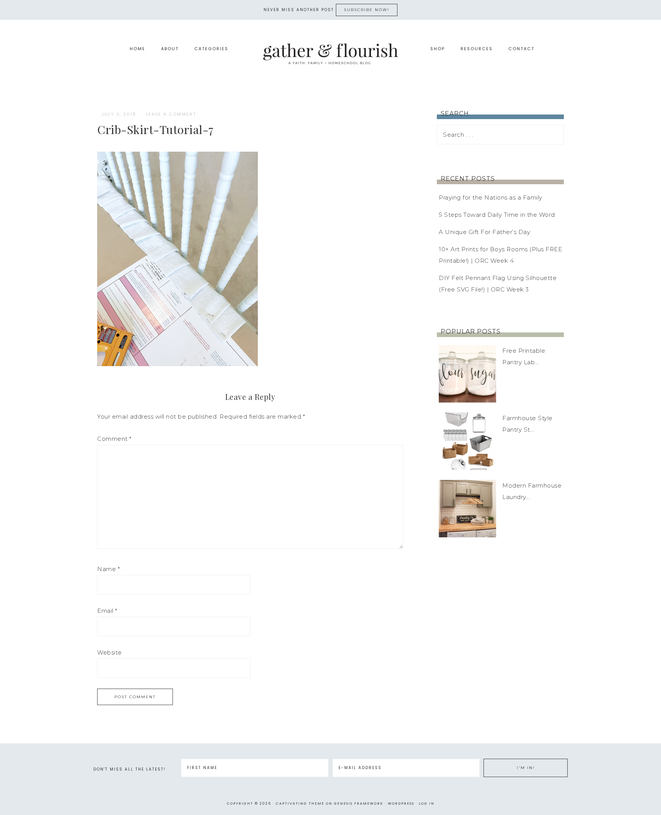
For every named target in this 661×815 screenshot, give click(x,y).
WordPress (401, 803)
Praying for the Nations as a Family (490, 197)
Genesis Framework (358, 803)
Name (108, 569)
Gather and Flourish (330, 53)
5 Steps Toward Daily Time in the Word (497, 214)
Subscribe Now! (366, 9)
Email (107, 610)
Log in (427, 803)
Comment (114, 438)
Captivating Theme (300, 803)
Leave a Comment (171, 114)
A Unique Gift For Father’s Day (484, 232)
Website (109, 652)
